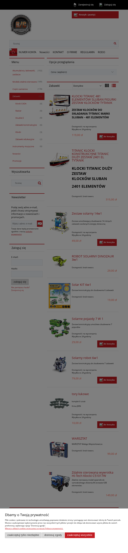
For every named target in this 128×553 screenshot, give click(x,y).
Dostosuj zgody (53, 535)
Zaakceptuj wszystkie (79, 535)
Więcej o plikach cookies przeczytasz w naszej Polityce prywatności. (34, 528)
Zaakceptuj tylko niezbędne (23, 535)
